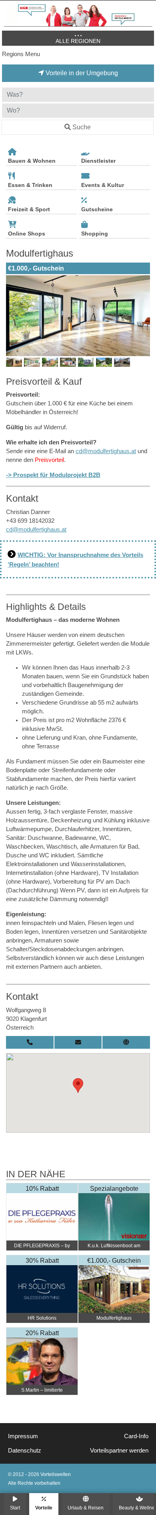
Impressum (23, 1436)
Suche (81, 127)
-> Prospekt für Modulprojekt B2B (53, 475)
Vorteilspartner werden (119, 1450)
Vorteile (43, 1507)
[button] (78, 1085)
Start (15, 1507)
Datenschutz (24, 1450)
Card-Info (136, 1436)
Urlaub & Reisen (86, 1507)
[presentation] (14, 315)
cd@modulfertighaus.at (106, 451)
